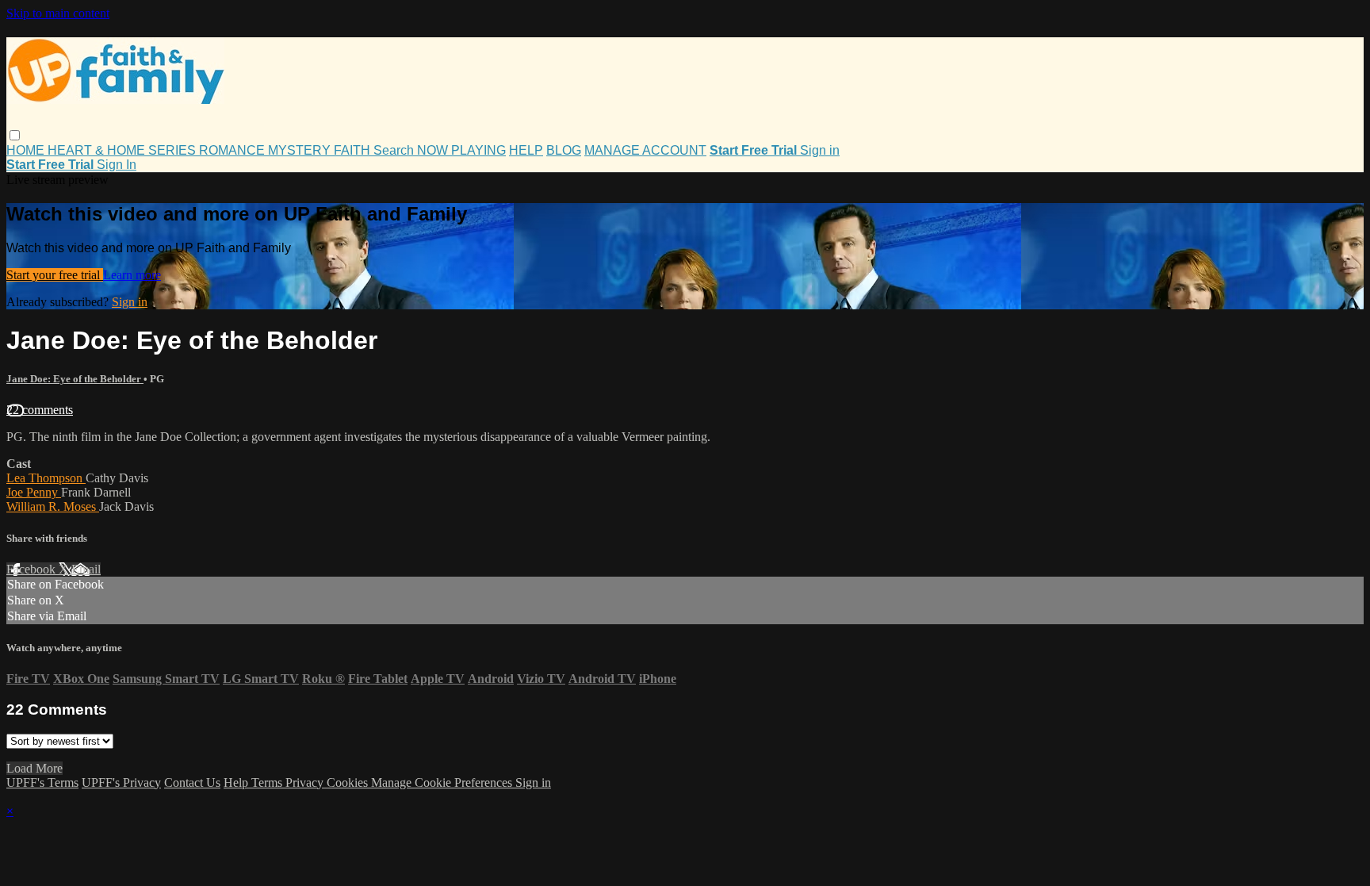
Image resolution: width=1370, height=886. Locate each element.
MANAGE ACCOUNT (645, 150)
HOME (27, 150)
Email (86, 569)
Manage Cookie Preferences (443, 782)
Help (237, 782)
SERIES (173, 150)
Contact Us (192, 782)
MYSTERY (301, 150)
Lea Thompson (46, 478)
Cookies (349, 782)
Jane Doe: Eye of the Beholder (75, 379)
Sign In (116, 164)
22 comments (39, 409)
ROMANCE (233, 150)
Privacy (306, 782)
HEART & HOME (98, 150)
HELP (526, 150)
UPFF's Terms (42, 782)
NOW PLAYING (461, 150)
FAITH (353, 150)
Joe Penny (33, 492)
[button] (15, 135)
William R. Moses (52, 506)
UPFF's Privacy (121, 782)
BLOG (563, 150)
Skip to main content (57, 13)
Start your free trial (54, 275)
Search (395, 150)
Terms (268, 782)
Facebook (32, 569)
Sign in (820, 150)
